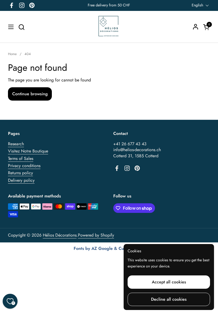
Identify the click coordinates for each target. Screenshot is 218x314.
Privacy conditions (24, 166)
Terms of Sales (20, 158)
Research (16, 144)
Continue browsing (30, 94)
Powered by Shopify (96, 235)
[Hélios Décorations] (109, 27)
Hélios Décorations (60, 235)
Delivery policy (21, 180)
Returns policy (20, 173)
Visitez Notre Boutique (28, 151)
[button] (21, 27)
